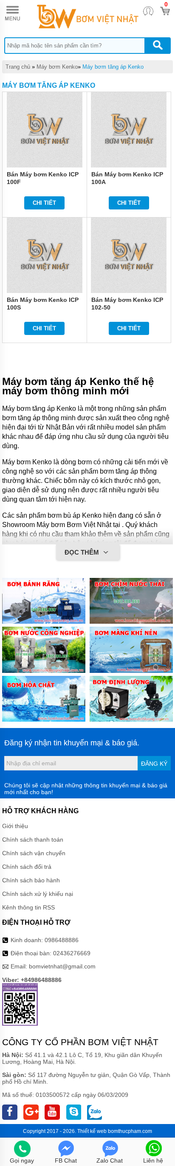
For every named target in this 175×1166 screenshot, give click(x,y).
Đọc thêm (83, 552)
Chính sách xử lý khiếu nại (37, 893)
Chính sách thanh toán (32, 839)
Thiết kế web (92, 1131)
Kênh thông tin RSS (28, 907)
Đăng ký (154, 763)
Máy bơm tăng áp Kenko (113, 67)
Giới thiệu (15, 826)
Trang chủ (18, 67)
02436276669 (71, 953)
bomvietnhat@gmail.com (62, 966)
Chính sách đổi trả (26, 866)
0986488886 (62, 940)
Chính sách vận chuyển (33, 853)
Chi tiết (44, 203)
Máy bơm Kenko (57, 67)
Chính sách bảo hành (31, 880)
